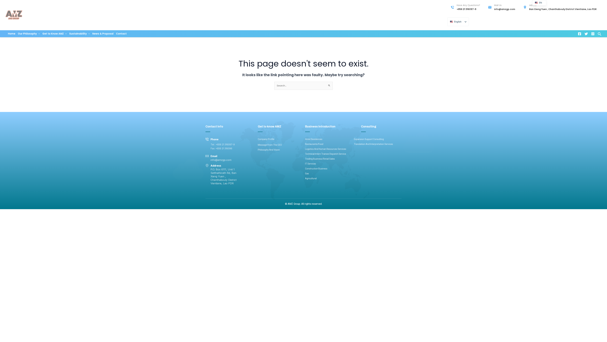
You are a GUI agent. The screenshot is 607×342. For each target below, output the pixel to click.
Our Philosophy (27, 33)
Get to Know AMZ (53, 33)
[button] (38, 33)
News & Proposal (102, 33)
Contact (121, 33)
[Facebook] (579, 33)
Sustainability (78, 33)
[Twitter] (586, 33)
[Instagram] (593, 33)
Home (11, 33)
